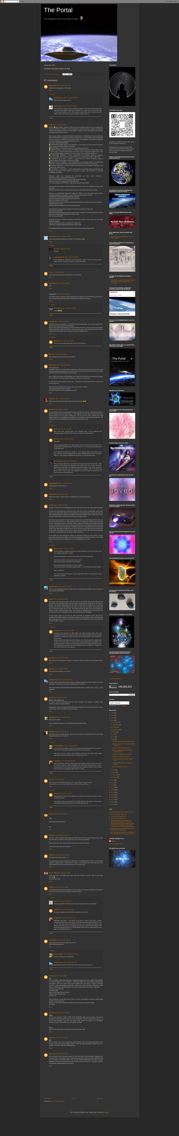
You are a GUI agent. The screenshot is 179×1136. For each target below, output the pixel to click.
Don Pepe (57, 630)
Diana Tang (52, 283)
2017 (112, 792)
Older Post (99, 1098)
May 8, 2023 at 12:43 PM (67, 341)
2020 (112, 785)
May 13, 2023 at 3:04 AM (61, 1037)
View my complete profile (116, 844)
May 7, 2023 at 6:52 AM (63, 85)
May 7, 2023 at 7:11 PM (61, 669)
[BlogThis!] (65, 74)
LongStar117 (57, 761)
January (114, 777)
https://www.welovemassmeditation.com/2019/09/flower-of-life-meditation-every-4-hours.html (123, 281)
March (114, 772)
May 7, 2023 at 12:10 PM (59, 354)
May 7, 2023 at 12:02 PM (62, 321)
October (114, 727)
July (113, 734)
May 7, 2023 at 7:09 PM (61, 658)
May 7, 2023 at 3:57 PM (65, 483)
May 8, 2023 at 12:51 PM (62, 855)
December (115, 722)
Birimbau (51, 887)
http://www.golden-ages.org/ (118, 814)
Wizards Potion (58, 461)
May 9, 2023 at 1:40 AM (66, 630)
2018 (112, 790)
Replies (53, 94)
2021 (112, 782)
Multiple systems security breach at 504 (123, 741)
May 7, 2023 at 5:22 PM (60, 505)
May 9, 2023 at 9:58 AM (70, 962)
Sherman (56, 341)
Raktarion (52, 398)
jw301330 (51, 731)
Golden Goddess (59, 745)
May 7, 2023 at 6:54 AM (59, 124)
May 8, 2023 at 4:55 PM (70, 745)
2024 (112, 718)
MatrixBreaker (53, 586)
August (114, 732)
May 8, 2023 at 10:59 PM (64, 901)
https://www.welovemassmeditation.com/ (122, 812)
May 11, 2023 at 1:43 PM (62, 1013)
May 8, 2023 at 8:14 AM (64, 429)
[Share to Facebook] (69, 74)
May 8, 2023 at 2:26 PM (69, 461)
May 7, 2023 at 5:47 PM (60, 599)
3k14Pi (51, 697)
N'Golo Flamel (53, 236)
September (115, 729)
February (115, 774)
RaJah (51, 814)
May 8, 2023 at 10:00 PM (63, 940)
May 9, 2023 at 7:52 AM (70, 954)
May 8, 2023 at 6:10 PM (61, 887)
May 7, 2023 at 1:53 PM (62, 398)
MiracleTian (52, 365)
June (114, 737)
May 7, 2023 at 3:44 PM (61, 409)
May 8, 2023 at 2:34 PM (63, 873)
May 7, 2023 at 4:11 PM (61, 494)
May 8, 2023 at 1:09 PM (66, 548)
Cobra (113, 841)
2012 (112, 804)
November (115, 725)
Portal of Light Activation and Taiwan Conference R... (122, 751)
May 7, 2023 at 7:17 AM (64, 236)
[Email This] (63, 74)
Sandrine (51, 658)
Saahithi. (51, 409)
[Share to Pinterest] (71, 74)
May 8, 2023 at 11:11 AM (60, 814)
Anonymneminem (59, 257)
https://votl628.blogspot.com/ (119, 816)
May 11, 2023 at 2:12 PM (69, 918)
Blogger (106, 1112)
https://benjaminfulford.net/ (118, 818)
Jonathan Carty (58, 97)
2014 (112, 799)
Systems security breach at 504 (121, 748)
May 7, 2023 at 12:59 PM (69, 308)
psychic (51, 505)
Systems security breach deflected (121, 754)
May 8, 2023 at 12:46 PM (62, 835)
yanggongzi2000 (54, 483)
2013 (112, 802)
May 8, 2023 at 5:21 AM (63, 717)
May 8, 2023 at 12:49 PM (67, 439)
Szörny (51, 976)
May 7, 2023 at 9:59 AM (63, 294)
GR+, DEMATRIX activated (119, 767)
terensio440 (52, 940)
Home (74, 1098)
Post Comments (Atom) (58, 1101)
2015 (112, 797)
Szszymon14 (52, 85)
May (113, 739)
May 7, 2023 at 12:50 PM (63, 365)
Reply (50, 90)
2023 (112, 720)
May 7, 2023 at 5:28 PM (64, 586)
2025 (112, 715)
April (113, 770)
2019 (112, 787)
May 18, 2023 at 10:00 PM (60, 1054)
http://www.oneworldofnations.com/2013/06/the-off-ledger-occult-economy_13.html (123, 832)
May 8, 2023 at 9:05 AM (57, 779)
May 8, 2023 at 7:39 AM (61, 731)
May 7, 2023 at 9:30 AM (57, 272)
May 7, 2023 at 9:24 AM (63, 249)
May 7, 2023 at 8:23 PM (71, 257)
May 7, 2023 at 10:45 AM (70, 97)
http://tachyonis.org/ (116, 678)
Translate (123, 705)
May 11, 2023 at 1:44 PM (67, 909)
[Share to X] (67, 74)
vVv (55, 249)
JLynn (51, 1054)
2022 (112, 780)
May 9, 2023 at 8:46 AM (68, 761)
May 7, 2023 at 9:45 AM (62, 283)
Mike (50, 354)
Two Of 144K (52, 873)
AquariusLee (57, 308)
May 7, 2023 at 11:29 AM (70, 106)
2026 (112, 713)
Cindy (50, 124)
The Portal (58, 10)
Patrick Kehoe (58, 106)
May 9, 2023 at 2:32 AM (60, 976)
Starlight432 (52, 717)
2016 (112, 795)
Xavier (56, 429)
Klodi (55, 901)
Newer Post (47, 1098)
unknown (51, 321)
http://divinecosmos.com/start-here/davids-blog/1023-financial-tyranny (122, 829)
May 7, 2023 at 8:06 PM (65, 680)
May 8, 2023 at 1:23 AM (60, 697)
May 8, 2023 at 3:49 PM (65, 793)
